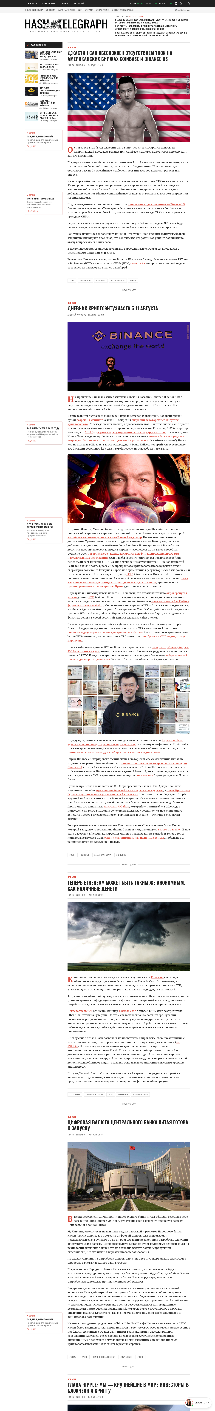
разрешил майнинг (89, 420)
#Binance (85, 854)
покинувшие (144, 775)
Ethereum (157, 977)
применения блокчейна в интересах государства (129, 790)
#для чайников (66, 10)
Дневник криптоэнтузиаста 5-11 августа (113, 308)
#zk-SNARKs (75, 1094)
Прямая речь (49, 3)
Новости (32, 3)
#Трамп (89, 10)
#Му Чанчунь (126, 1357)
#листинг (100, 280)
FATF (129, 574)
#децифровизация (123, 10)
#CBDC (140, 1357)
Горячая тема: (130, 16)
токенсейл (137, 263)
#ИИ (80, 10)
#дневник (121, 854)
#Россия (50, 10)
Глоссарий (79, 3)
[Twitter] (181, 3)
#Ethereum (123, 1094)
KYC (91, 597)
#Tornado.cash (140, 1094)
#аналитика (103, 10)
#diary (73, 854)
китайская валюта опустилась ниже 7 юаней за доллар (105, 537)
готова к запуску (169, 829)
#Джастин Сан (118, 280)
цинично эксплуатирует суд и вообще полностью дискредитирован (114, 752)
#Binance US (85, 280)
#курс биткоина (34, 10)
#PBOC (85, 1357)
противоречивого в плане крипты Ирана (95, 586)
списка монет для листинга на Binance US (156, 204)
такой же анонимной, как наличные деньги (134, 837)
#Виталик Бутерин (94, 1094)
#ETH (110, 1094)
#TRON (133, 280)
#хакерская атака (102, 854)
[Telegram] (176, 3)
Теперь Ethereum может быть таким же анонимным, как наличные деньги (126, 885)
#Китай (73, 1357)
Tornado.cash (127, 1010)
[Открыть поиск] (188, 3)
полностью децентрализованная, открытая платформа (105, 632)
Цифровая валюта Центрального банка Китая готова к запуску (128, 1125)
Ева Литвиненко (76, 65)
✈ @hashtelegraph (181, 10)
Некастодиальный (80, 1010)
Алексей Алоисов (77, 314)
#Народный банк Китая (104, 1357)
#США (72, 280)
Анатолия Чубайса (116, 806)
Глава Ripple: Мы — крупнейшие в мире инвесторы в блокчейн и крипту (128, 1387)
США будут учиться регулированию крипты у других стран (125, 432)
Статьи (64, 3)
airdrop (99, 605)
